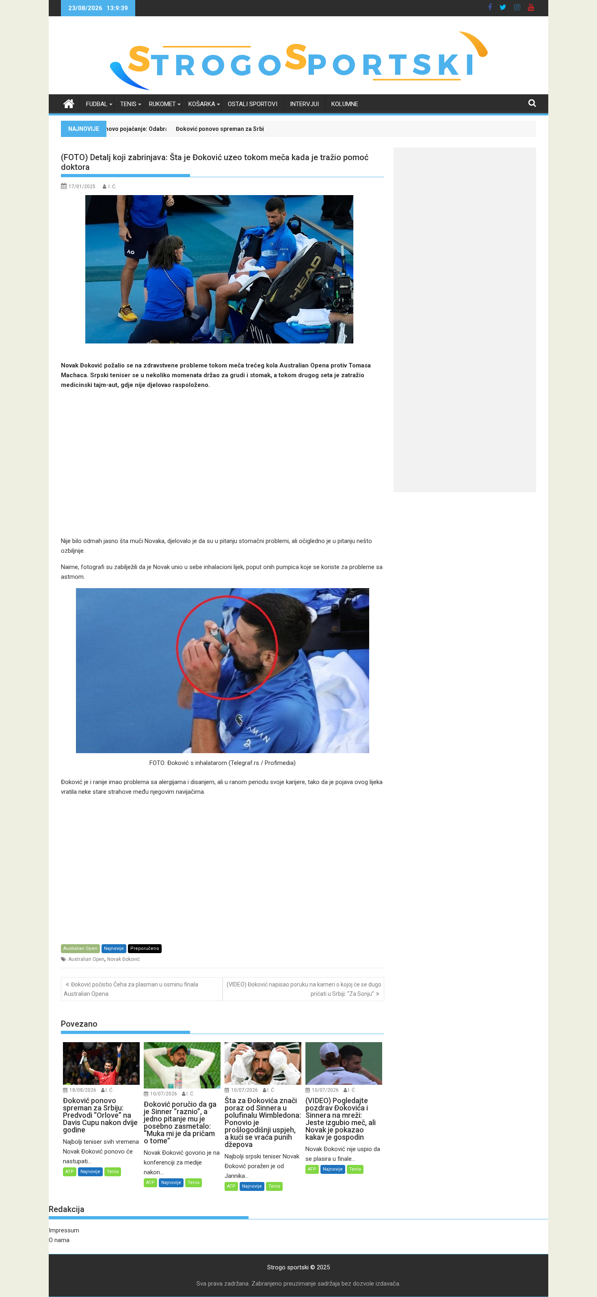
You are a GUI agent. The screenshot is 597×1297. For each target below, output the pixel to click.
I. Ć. (112, 186)
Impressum (64, 1230)
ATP (69, 1171)
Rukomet (162, 104)
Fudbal (97, 104)
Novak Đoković (123, 959)
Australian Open (80, 948)
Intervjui (304, 104)
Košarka (201, 104)
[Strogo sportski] (299, 89)
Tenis (128, 104)
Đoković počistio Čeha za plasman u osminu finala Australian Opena (131, 989)
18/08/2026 (82, 1090)
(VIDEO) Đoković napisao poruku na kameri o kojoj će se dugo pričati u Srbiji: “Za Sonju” (304, 989)
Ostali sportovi (252, 104)
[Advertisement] (222, 463)
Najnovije (114, 948)
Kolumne (344, 104)
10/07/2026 (163, 1094)
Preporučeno (144, 948)
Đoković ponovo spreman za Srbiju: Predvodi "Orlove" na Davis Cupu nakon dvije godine (222, 129)
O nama (59, 1240)
